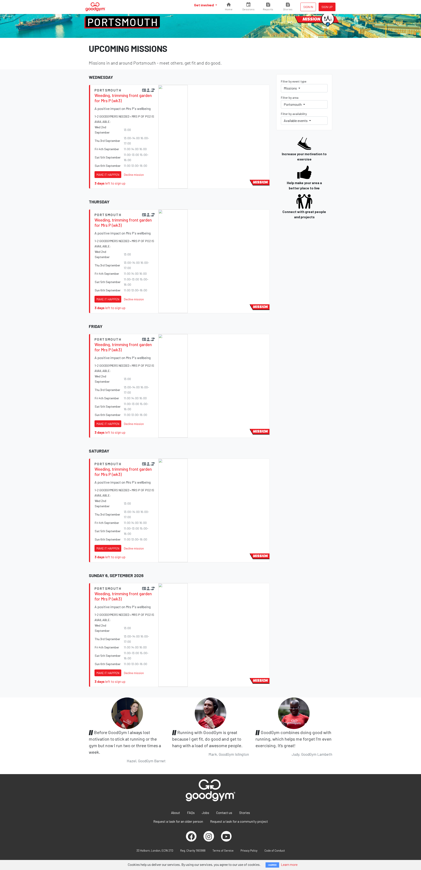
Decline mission (134, 174)
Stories (244, 812)
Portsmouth (122, 22)
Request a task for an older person (178, 821)
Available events (296, 120)
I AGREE (272, 864)
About (175, 812)
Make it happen (107, 174)
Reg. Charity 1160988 (192, 850)
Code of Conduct (274, 850)
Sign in (308, 7)
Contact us (224, 812)
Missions (291, 88)
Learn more (289, 864)
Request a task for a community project (239, 821)
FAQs (191, 812)
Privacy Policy (249, 850)
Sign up (327, 7)
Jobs (205, 812)
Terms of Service (223, 850)
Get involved (204, 5)
